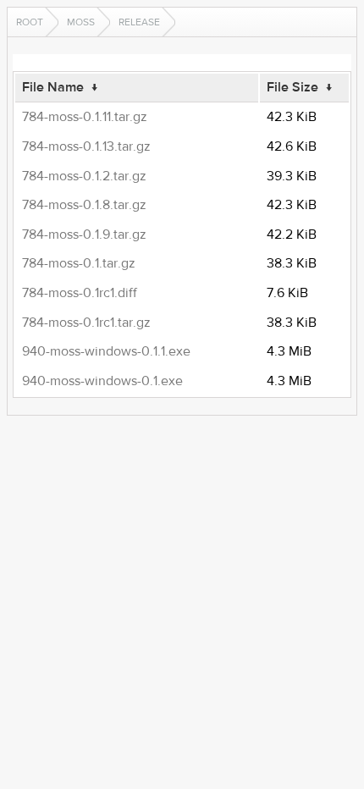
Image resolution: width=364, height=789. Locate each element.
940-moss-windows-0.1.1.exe (106, 351)
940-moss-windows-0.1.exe (102, 380)
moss (81, 22)
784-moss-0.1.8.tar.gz (84, 204)
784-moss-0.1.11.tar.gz (84, 116)
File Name (53, 87)
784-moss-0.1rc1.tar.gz (86, 322)
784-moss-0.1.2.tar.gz (84, 176)
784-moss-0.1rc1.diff (79, 292)
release (139, 22)
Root (29, 22)
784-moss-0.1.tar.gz (78, 263)
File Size (292, 87)
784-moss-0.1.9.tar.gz (84, 234)
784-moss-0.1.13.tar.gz (86, 146)
